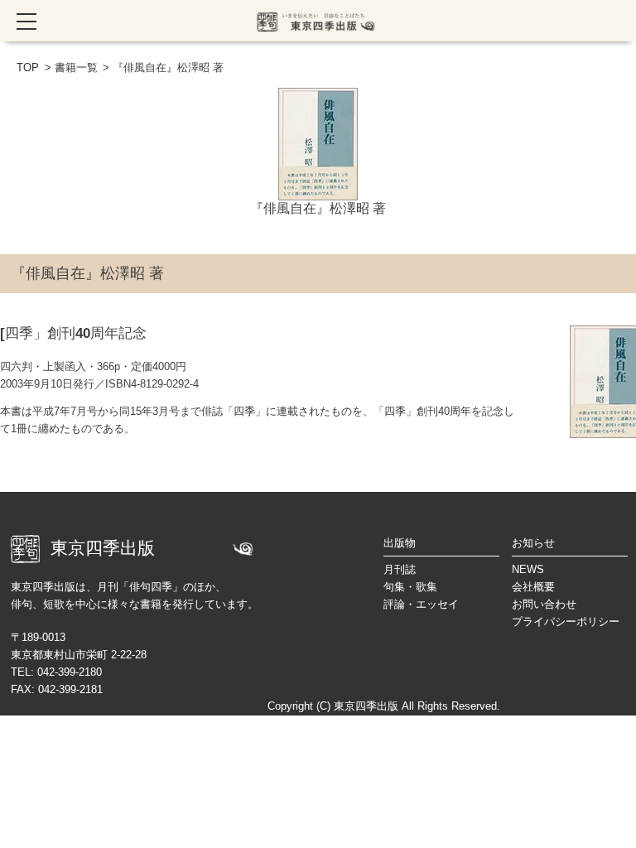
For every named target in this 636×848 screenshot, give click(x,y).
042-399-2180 (69, 672)
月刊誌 (399, 569)
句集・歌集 (410, 587)
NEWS (528, 569)
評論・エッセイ (421, 604)
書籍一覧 (76, 67)
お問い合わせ (544, 604)
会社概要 (533, 587)
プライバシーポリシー (565, 621)
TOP (28, 67)
